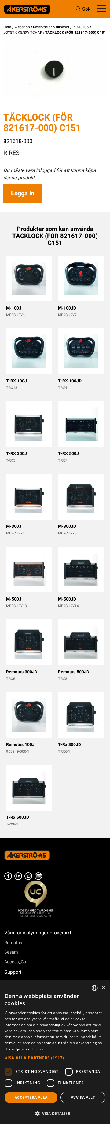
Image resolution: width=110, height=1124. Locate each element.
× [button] (103, 988)
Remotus (13, 943)
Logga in (22, 193)
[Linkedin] (18, 876)
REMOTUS (80, 27)
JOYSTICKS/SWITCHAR (22, 32)
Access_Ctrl (16, 962)
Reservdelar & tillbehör (51, 27)
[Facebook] (8, 876)
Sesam (11, 952)
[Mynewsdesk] (38, 876)
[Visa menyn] (101, 8)
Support (12, 972)
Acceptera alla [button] (31, 1097)
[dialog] (55, 1052)
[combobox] (95, 988)
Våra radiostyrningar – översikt (37, 933)
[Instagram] (28, 876)
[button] (55, 1058)
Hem (7, 27)
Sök (86, 9)
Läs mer (39, 1049)
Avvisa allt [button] (83, 1097)
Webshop (22, 27)
